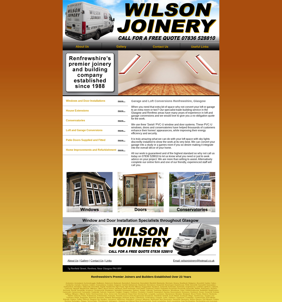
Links (108, 260)
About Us (73, 260)
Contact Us (97, 260)
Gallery (84, 260)
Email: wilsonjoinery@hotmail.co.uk (193, 260)
